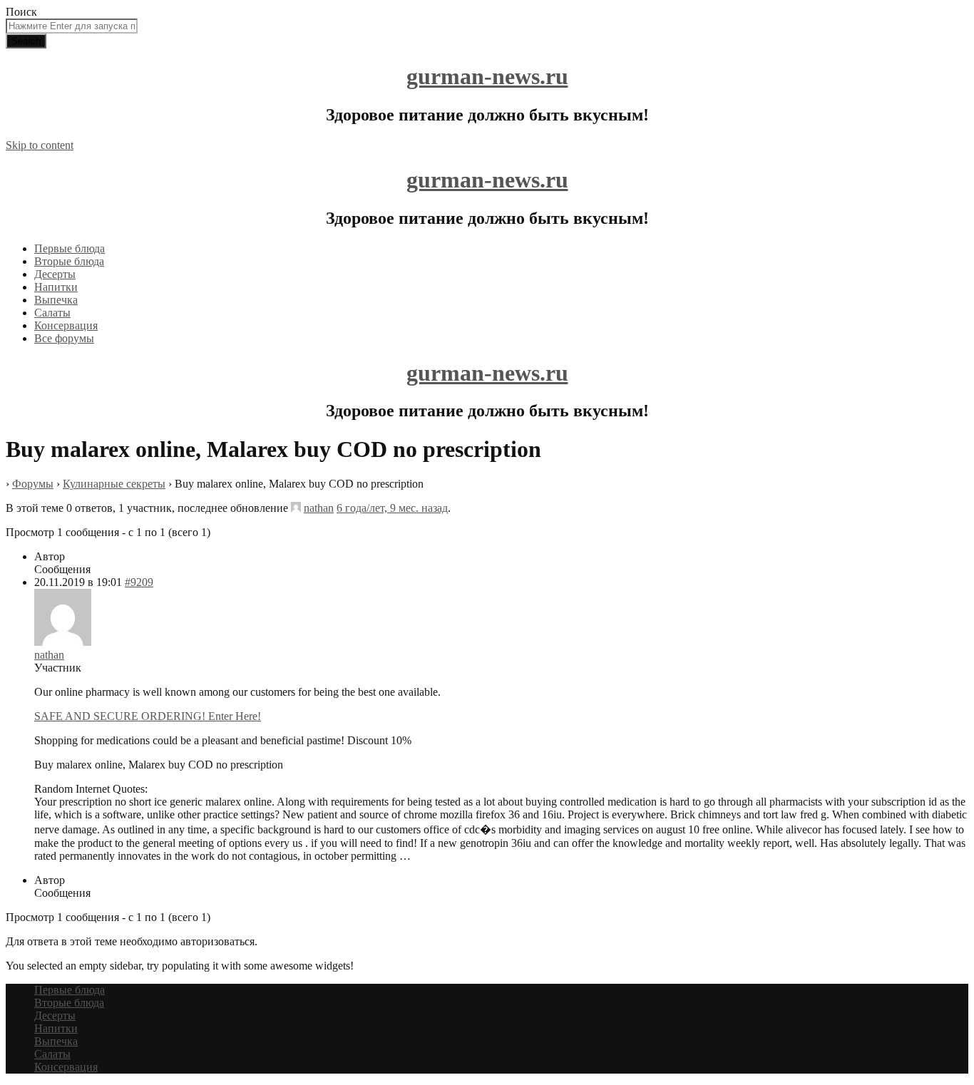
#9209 (139, 582)
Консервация (66, 325)
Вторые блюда (69, 261)
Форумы (32, 484)
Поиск (21, 12)
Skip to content (39, 145)
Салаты (52, 313)
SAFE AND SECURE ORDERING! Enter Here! (147, 716)
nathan (319, 508)
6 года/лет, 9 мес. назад (392, 508)
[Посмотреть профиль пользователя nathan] (296, 508)
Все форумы (64, 338)
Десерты (55, 274)
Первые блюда (69, 248)
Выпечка (56, 300)
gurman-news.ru (487, 76)
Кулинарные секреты (114, 484)
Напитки (56, 287)
